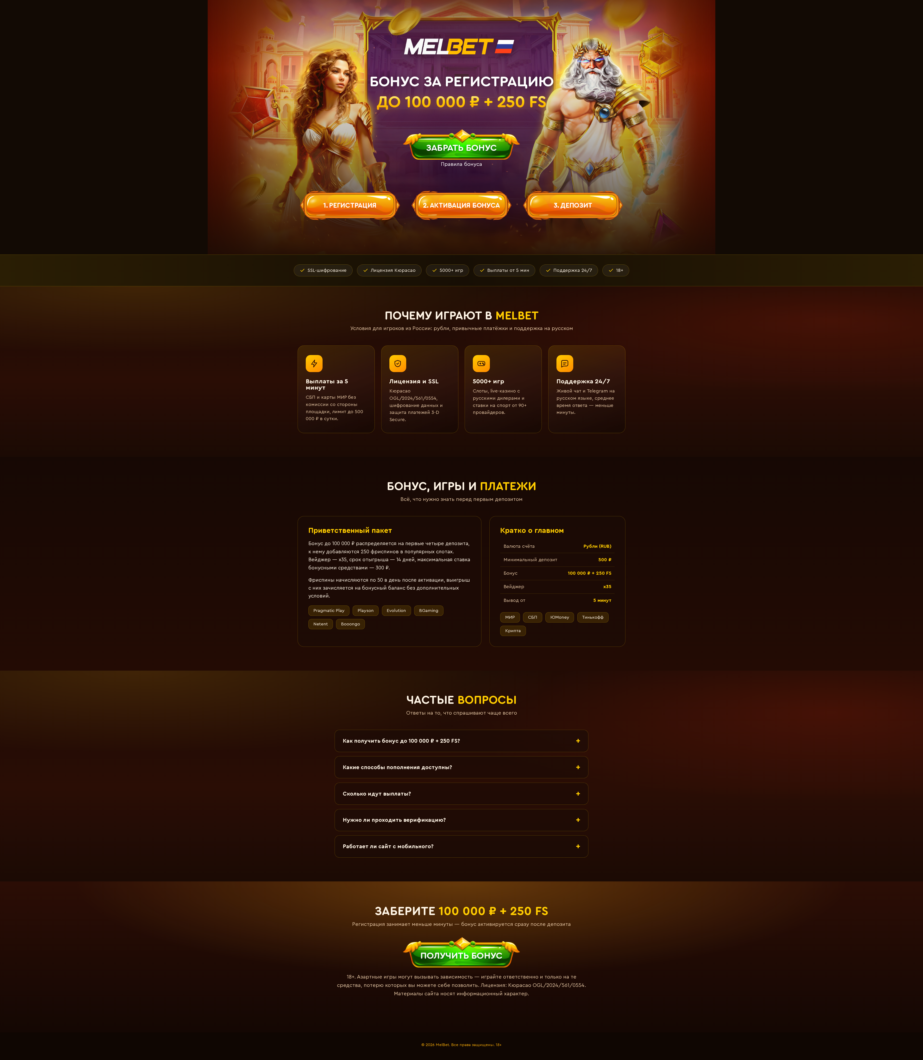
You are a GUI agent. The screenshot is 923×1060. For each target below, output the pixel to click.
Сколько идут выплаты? (377, 794)
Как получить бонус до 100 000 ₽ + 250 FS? (401, 741)
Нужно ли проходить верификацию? (394, 820)
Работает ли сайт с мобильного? (388, 846)
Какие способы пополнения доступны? (397, 767)
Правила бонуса (461, 164)
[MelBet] (461, 46)
